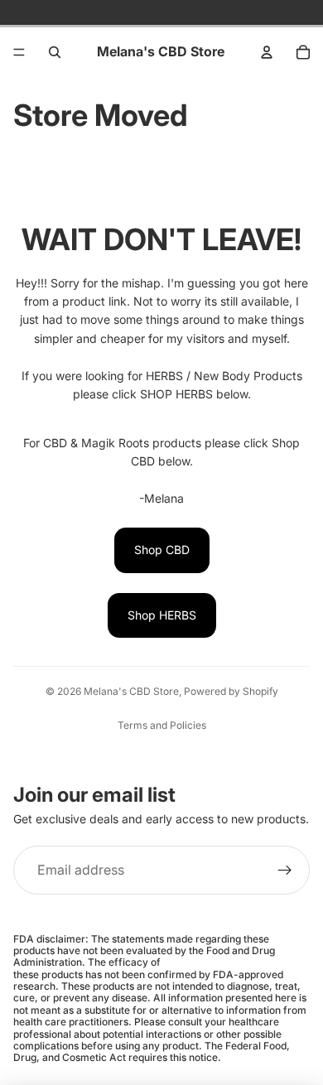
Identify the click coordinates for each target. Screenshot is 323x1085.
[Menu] (19, 52)
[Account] (266, 52)
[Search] (54, 52)
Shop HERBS (162, 615)
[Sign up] (285, 870)
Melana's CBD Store (131, 691)
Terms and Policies (162, 725)
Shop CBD (162, 549)
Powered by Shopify (231, 691)
